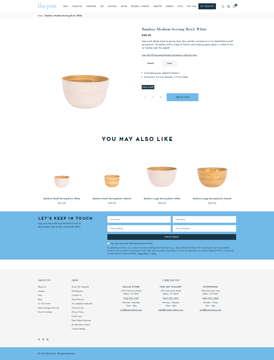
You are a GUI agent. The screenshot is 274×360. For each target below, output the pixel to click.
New (65, 6)
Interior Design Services (48, 307)
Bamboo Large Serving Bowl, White (162, 198)
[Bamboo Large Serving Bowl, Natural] (212, 171)
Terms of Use (78, 307)
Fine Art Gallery (45, 311)
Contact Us (76, 295)
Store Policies (78, 299)
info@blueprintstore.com (131, 309)
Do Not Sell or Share (81, 324)
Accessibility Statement (82, 303)
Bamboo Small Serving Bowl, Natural (112, 198)
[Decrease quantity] (145, 97)
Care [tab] (169, 63)
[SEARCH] (223, 6)
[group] (86, 74)
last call (191, 6)
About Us (42, 286)
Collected (77, 6)
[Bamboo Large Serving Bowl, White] (162, 171)
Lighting (112, 6)
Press (40, 295)
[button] (234, 6)
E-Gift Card (77, 316)
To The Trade (44, 303)
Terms (153, 253)
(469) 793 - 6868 (210, 298)
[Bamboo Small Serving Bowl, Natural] (112, 171)
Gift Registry (207, 6)
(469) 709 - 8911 (171, 298)
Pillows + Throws (140, 6)
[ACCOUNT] (228, 6)
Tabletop (157, 6)
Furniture (91, 6)
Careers (41, 291)
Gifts (180, 6)
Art (102, 6)
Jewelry (170, 6)
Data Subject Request (81, 320)
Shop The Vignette (80, 286)
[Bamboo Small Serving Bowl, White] (61, 171)
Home (40, 15)
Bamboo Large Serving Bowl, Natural (212, 198)
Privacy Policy (143, 253)
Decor (124, 6)
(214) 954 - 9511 (131, 298)
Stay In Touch (171, 237)
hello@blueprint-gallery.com (170, 309)
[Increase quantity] (161, 97)
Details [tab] (150, 63)
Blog (40, 299)
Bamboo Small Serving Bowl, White (61, 198)
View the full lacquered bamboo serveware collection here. (169, 55)
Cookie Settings (78, 328)
